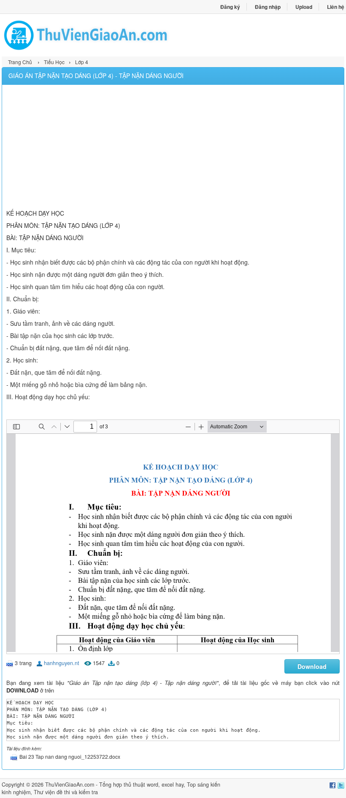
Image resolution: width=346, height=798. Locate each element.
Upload (303, 7)
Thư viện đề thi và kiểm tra (66, 792)
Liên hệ (335, 7)
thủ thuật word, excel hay (154, 784)
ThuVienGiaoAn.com (69, 784)
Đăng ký (230, 7)
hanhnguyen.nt (61, 663)
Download (312, 666)
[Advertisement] (173, 148)
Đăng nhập (268, 7)
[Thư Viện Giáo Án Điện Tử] (87, 35)
